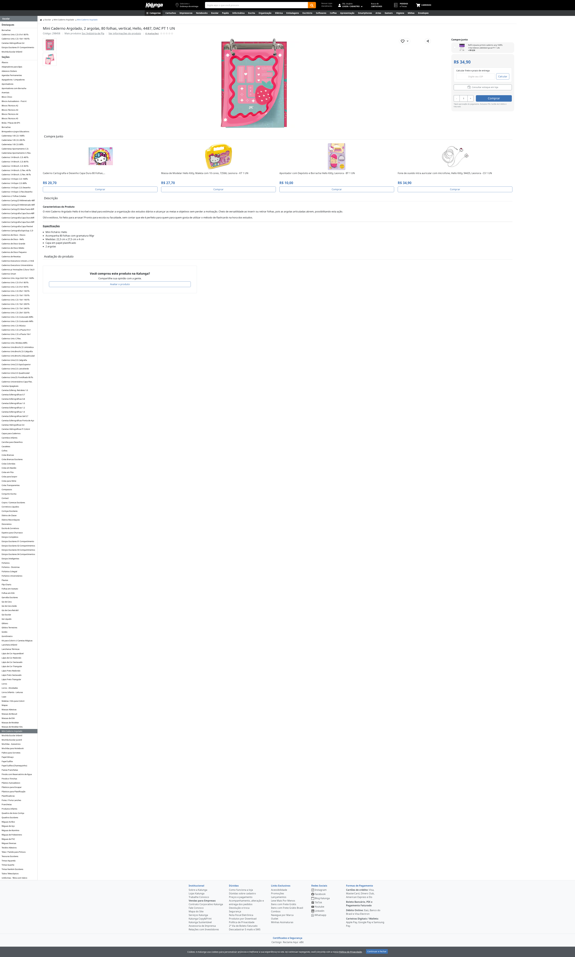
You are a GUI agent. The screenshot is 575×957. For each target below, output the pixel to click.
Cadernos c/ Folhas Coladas (14, 196)
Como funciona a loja (241, 889)
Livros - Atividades (10, 688)
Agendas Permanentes (12, 75)
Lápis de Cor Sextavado (12, 662)
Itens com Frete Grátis (283, 904)
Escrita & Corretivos (10, 528)
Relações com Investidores (204, 929)
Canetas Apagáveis (10, 386)
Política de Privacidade (241, 922)
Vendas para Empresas (202, 900)
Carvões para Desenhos (12, 442)
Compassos (7, 489)
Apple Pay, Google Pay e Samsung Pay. (365, 922)
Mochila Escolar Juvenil (12, 739)
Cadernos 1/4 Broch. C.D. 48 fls (15, 157)
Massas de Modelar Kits (12, 726)
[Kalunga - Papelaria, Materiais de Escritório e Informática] (154, 5)
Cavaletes (6, 446)
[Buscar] (312, 5)
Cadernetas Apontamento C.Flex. (16, 153)
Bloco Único (7, 96)
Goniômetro (7, 636)
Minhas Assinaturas (282, 922)
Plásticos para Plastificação (13, 791)
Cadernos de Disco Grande (13, 243)
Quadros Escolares (10, 817)
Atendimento (326, 6)
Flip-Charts (6, 584)
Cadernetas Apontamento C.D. (15, 148)
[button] (50, 44)
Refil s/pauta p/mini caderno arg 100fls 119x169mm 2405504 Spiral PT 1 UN (485, 46)
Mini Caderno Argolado (12, 731)
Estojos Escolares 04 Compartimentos (18, 554)
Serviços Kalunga (198, 915)
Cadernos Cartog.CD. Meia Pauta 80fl (18, 209)
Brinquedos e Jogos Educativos (15, 131)
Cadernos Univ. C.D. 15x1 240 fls (15, 308)
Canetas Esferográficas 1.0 (13, 403)
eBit (301, 942)
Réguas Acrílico (8, 821)
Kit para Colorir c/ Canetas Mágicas (17, 640)
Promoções (277, 893)
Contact (5, 498)
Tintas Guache (8, 864)
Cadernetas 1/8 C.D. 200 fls (13, 140)
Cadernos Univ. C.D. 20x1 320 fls (15, 312)
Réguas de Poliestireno (12, 834)
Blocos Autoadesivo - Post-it (14, 101)
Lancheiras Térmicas (10, 649)
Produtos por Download (243, 918)
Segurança (235, 911)
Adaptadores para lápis (12, 66)
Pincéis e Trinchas (9, 778)
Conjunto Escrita (9, 493)
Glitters (5, 623)
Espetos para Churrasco (12, 532)
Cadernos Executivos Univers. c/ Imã (18, 260)
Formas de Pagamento (359, 885)
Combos (275, 911)
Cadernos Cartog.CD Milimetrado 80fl (18, 204)
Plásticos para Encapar (12, 787)
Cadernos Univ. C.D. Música (13, 325)
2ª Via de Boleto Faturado (243, 925)
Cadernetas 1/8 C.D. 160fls (13, 135)
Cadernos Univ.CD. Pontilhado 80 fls (17, 377)
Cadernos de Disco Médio (13, 248)
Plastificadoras (8, 796)
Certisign (276, 942)
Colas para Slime (9, 481)
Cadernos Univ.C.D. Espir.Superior (16, 364)
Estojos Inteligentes (10, 558)
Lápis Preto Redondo (11, 670)
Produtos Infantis (9, 808)
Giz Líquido (7, 619)
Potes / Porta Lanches (11, 800)
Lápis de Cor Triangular (12, 666)
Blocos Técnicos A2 (10, 105)
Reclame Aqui (290, 942)
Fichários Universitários (12, 575)
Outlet (274, 918)
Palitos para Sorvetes (11, 752)
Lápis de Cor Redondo (11, 657)
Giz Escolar (6, 614)
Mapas (5, 705)
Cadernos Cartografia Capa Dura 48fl (18, 213)
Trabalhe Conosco (199, 897)
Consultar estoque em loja (484, 87)
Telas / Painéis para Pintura (13, 852)
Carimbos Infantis (9, 437)
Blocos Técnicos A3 (10, 110)
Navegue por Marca (282, 915)
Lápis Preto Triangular (11, 679)
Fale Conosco (196, 907)
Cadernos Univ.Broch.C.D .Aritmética (18, 347)
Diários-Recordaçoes (11, 519)
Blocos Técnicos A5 (10, 118)
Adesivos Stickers (9, 71)
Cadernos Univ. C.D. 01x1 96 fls (15, 286)
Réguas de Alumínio (10, 830)
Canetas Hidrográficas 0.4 (13, 43)
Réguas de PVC (8, 839)
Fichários (6, 563)
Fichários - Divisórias (11, 567)
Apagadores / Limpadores (13, 79)
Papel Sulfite (7, 761)
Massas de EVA (8, 718)
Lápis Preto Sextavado (12, 675)
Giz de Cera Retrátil (10, 610)
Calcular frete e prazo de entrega (473, 70)
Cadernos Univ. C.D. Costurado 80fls (17, 317)
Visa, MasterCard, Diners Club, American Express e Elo (360, 893)
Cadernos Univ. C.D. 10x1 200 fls (15, 304)
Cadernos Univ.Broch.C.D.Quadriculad (18, 355)
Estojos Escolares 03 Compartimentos (18, 550)
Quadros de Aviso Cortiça (13, 813)
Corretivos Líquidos (10, 506)
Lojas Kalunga (196, 893)
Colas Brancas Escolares (12, 459)
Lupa (4, 696)
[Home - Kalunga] (41, 19)
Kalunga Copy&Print (200, 918)
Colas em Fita (7, 472)
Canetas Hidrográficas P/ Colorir (16, 429)
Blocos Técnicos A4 (10, 114)
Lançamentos (278, 897)
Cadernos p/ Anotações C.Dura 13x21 (18, 269)
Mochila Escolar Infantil (12, 51)
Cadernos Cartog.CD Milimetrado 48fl (18, 200)
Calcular (502, 76)
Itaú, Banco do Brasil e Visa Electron (363, 912)
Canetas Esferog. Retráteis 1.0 (15, 390)
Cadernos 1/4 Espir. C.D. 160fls (15, 178)
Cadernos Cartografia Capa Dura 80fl (18, 217)
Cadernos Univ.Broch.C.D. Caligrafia (17, 351)
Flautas (5, 580)
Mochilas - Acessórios (11, 744)
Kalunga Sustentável (200, 922)
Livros (4, 683)
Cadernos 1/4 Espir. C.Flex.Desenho (17, 191)
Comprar (494, 98)
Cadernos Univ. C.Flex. (11, 338)
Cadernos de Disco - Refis (13, 239)
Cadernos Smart (9, 273)
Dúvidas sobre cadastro (242, 893)
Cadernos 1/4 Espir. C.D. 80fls (14, 183)
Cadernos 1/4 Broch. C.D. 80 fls (15, 161)
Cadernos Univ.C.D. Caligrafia (14, 360)
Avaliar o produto (120, 284)
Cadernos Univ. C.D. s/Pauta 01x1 (16, 329)
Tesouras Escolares (10, 856)
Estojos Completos (10, 537)
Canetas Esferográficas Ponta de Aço (18, 420)
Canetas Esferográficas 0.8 (13, 399)
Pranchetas (7, 804)
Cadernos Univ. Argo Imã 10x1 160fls (18, 278)
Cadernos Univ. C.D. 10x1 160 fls (15, 38)
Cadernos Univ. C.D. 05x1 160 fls (15, 291)
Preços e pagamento (240, 897)
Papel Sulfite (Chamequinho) (14, 765)
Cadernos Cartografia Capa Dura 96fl (18, 222)
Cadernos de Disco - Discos (13, 235)
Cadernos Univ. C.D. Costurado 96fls (17, 321)
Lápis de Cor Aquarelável (13, 653)
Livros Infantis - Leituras (12, 692)
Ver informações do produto (125, 33)
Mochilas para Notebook (13, 748)
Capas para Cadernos (11, 433)
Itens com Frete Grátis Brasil (287, 907)
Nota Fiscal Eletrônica (241, 915)
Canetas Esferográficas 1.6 (13, 411)
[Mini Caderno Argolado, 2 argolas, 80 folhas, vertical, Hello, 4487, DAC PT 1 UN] (49, 44)
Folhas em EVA (8, 593)
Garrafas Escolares (10, 597)
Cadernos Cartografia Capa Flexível (17, 226)
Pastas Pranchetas (10, 770)
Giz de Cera (7, 601)
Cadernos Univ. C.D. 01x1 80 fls (15, 34)
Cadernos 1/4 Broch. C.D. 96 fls (15, 166)
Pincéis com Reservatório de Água (17, 774)
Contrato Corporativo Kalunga (206, 904)
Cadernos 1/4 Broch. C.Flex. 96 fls (16, 174)
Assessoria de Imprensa (202, 925)
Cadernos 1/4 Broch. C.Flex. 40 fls (16, 170)
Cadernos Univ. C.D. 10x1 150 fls (15, 295)
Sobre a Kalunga (198, 889)
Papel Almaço (8, 757)
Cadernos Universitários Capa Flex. (17, 381)
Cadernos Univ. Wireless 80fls (14, 342)
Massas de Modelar (10, 722)
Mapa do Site (196, 911)
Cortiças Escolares (10, 511)
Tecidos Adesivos (9, 847)
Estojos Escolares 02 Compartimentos (18, 545)
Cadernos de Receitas (11, 256)
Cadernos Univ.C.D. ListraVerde (15, 368)
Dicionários (7, 524)
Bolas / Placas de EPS (11, 122)
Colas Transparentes (11, 485)
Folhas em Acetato (10, 588)
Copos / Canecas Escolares (13, 502)
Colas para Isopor (9, 476)
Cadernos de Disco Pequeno (14, 252)
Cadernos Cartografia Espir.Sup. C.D (17, 230)
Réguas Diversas (9, 843)
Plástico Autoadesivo (11, 782)
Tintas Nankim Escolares (12, 869)
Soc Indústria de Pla (93, 33)
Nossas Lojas (326, 3)
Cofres (4, 450)
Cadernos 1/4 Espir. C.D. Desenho (16, 187)
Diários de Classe (9, 515)
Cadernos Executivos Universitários (17, 265)
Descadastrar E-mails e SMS (244, 929)
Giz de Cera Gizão (9, 606)
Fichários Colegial (9, 571)
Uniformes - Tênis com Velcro (14, 878)
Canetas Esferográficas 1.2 (13, 407)
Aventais (5, 92)
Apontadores (7, 84)
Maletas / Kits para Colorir (13, 701)
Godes (4, 632)
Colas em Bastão (9, 468)
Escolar (48, 19)
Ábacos (5, 62)
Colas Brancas (8, 455)
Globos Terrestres (9, 627)
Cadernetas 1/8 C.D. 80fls (13, 144)
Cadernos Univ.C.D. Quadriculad (15, 373)
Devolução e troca (239, 907)
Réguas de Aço (8, 826)
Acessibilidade (279, 889)
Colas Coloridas (8, 463)
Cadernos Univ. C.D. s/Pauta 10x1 (16, 334)
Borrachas (6, 30)
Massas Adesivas (9, 709)
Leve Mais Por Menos (283, 900)
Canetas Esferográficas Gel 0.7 (15, 416)
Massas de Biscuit (9, 714)
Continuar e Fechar (376, 951)
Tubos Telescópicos (10, 873)
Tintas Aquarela (8, 860)
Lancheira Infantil (9, 644)
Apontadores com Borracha (14, 88)
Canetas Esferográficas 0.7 (13, 394)
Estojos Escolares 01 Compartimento (18, 47)
